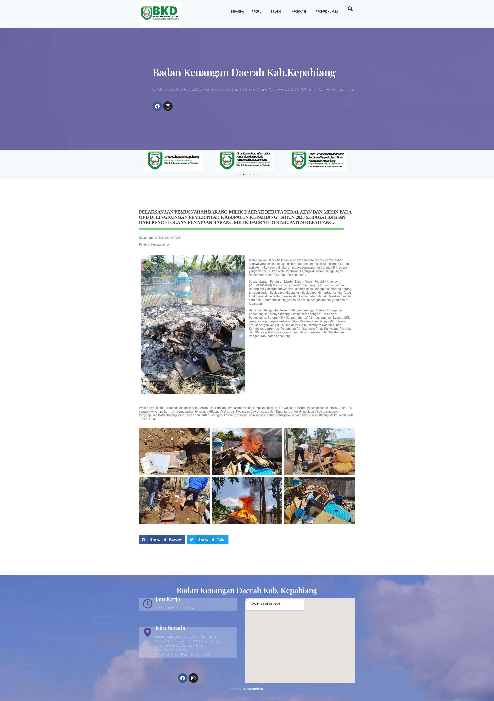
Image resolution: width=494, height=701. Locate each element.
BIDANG (276, 11)
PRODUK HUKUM (327, 11)
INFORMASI (298, 11)
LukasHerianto (252, 689)
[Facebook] (157, 106)
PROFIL (256, 11)
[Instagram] (168, 106)
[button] (350, 9)
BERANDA (237, 11)
